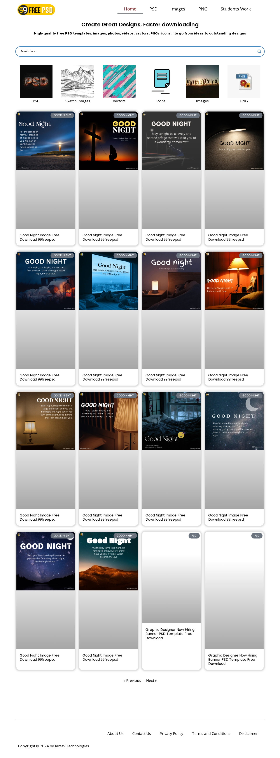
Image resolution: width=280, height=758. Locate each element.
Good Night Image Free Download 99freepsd (40, 237)
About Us (115, 733)
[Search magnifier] (259, 51)
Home (130, 9)
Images (177, 9)
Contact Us (141, 733)
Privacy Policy (171, 733)
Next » (151, 680)
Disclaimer (248, 733)
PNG (202, 9)
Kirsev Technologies (72, 745)
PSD (153, 9)
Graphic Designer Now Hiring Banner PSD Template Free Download (169, 633)
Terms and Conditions (211, 733)
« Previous (132, 680)
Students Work (236, 9)
